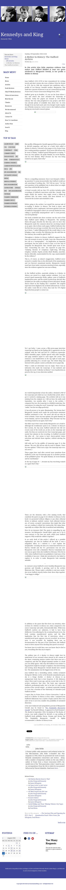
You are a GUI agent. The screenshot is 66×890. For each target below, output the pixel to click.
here (56, 768)
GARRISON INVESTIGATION (12, 166)
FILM (5, 159)
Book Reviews (9, 88)
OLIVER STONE (8, 187)
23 (19, 851)
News (7, 81)
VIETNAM (7, 194)
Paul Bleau (33, 808)
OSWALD (17, 187)
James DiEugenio (35, 783)
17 (3, 851)
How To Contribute (11, 120)
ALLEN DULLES (8, 144)
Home (7, 77)
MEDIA (6, 178)
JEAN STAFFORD (40, 740)
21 (14, 851)
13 (11, 848)
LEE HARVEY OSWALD (10, 175)
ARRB (16, 144)
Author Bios (9, 124)
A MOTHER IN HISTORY (52, 740)
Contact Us (8, 116)
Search (7, 127)
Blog (6, 131)
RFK (5, 191)
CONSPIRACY (8, 150)
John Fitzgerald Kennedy (41, 738)
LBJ (19, 172)
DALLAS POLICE (9, 156)
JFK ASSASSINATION (10, 172)
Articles (7, 84)
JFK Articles (10, 61)
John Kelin (35, 61)
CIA (5, 147)
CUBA (15, 150)
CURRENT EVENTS (9, 153)
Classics (7, 102)
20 (11, 851)
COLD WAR (12, 147)
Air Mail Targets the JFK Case (37, 791)
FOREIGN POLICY (14, 159)
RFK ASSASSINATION (15, 191)
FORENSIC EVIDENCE (10, 162)
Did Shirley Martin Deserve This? (39, 779)
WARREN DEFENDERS (10, 203)
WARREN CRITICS (9, 200)
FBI (17, 156)
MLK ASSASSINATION (10, 184)
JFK (11, 169)
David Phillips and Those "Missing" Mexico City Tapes (45, 804)
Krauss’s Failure (33, 798)
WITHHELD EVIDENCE (10, 206)
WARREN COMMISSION (11, 197)
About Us (8, 113)
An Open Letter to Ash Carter (37, 785)
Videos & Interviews (11, 95)
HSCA (6, 169)
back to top (61, 822)
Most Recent (9, 99)
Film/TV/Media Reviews (13, 92)
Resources (8, 106)
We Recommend (10, 109)
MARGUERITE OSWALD (41, 739)
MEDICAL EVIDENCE (10, 181)
